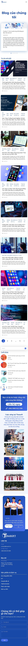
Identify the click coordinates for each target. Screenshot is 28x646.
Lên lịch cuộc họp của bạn (18, 526)
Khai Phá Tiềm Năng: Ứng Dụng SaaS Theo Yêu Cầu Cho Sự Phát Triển (14, 153)
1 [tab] (11, 53)
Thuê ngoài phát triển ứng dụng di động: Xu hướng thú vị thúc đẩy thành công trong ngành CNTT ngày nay (14, 84)
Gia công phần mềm (6, 576)
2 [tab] (13, 53)
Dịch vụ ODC (4, 589)
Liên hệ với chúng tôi (8, 526)
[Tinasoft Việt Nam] (4, 2)
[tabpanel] (14, 37)
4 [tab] (17, 53)
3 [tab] (15, 53)
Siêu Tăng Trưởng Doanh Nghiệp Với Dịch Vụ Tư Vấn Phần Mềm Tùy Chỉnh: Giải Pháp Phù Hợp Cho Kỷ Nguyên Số (14, 119)
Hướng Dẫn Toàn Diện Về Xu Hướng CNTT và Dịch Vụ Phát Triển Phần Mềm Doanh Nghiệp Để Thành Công (13, 226)
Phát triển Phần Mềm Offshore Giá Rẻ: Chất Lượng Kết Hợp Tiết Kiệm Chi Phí (12, 258)
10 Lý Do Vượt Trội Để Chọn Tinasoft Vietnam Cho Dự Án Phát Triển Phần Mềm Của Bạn (13, 328)
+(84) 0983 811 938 (15, 408)
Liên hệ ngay (14, 404)
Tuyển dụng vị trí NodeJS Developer (15, 386)
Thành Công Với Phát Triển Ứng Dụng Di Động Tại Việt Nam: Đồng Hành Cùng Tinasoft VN (13, 293)
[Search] (26, 348)
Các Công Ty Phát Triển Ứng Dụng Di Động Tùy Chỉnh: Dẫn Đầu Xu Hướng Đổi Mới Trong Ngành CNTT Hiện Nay (14, 190)
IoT (2, 578)
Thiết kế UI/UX (5, 584)
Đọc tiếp (5, 47)
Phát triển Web (5, 586)
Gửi (4, 640)
